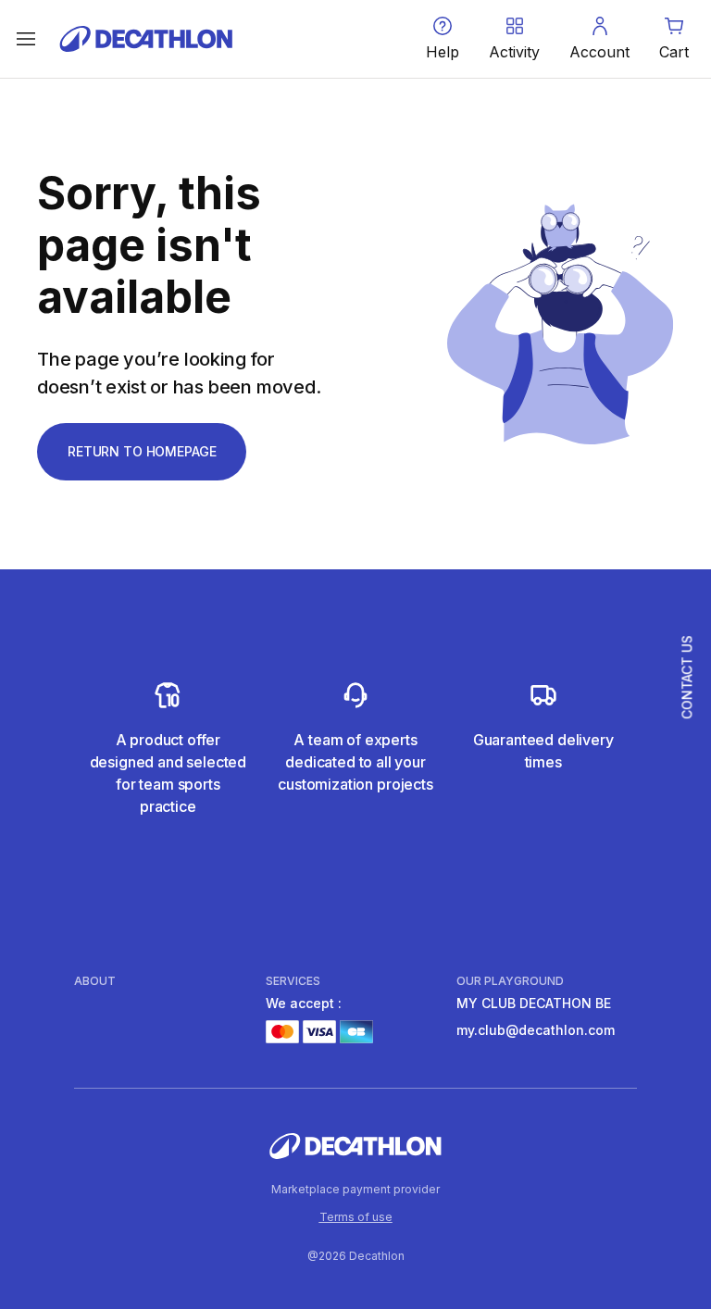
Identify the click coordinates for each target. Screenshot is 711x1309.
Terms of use (356, 1217)
